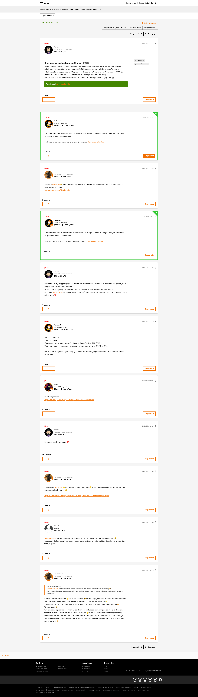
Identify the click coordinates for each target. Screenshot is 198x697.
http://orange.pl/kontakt (95, 142)
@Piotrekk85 (57, 292)
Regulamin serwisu (67, 690)
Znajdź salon (61, 666)
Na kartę (65, 9)
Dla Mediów (84, 671)
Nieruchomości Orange (128, 690)
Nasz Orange (44, 9)
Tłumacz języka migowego (123, 687)
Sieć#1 (48, 687)
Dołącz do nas (131, 3)
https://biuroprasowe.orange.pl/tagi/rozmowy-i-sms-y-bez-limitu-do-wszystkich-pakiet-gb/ (76, 496)
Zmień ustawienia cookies (87, 687)
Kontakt (106, 668)
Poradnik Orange (146, 687)
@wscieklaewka (50, 538)
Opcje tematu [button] (47, 16)
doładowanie (139, 60)
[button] (155, 43)
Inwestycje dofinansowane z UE (45, 692)
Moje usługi (55, 9)
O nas (105, 666)
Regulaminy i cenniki (42, 671)
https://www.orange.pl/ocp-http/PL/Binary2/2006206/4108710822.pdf (69, 400)
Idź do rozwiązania (150, 23)
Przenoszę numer (41, 666)
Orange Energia (40, 690)
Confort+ (136, 687)
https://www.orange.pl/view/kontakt (57, 190)
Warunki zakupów (81, 690)
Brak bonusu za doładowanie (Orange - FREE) (66, 63)
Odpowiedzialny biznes (59, 687)
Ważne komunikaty (53, 690)
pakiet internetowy (141, 64)
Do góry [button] (6, 655)
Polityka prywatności (94, 690)
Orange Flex (39, 687)
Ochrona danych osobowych (111, 690)
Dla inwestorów (85, 668)
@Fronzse (56, 184)
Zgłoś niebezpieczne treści (105, 687)
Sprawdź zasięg (62, 668)
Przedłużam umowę (41, 668)
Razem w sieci (73, 687)
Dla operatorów (85, 666)
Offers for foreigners (143, 690)
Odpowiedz (149, 99)
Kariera (106, 671)
